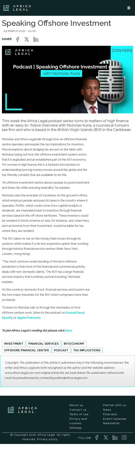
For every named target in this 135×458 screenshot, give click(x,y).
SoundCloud (75, 312)
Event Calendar (115, 418)
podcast (61, 350)
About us (76, 405)
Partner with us (114, 405)
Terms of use (78, 414)
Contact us (77, 409)
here (68, 330)
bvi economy (74, 343)
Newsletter (111, 423)
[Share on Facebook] (17, 39)
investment (13, 343)
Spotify (7, 317)
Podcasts (110, 414)
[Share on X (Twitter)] (26, 39)
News (107, 409)
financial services (43, 343)
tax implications (87, 350)
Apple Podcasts (28, 317)
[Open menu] (128, 8)
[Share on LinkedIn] (36, 39)
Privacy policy (47, 439)
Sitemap (75, 427)
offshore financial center (26, 350)
